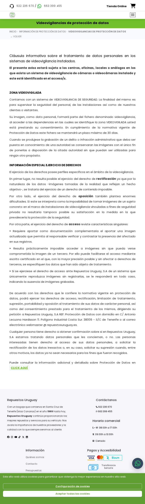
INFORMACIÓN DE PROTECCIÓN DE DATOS (42, 31)
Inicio (12, 31)
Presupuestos (34, 470)
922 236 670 (25, 6)
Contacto (31, 463)
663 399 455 (53, 6)
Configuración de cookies (73, 486)
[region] (72, 488)
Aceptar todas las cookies (73, 493)
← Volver (16, 36)
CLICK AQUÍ (19, 368)
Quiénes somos (35, 457)
